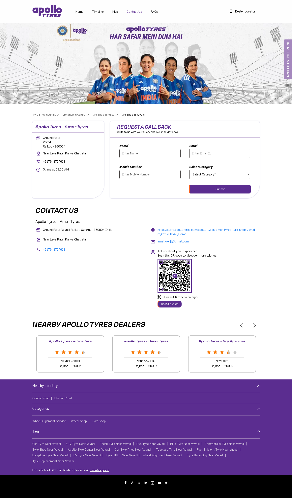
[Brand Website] (166, 483)
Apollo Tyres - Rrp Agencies (222, 341)
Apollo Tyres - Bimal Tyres (146, 341)
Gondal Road (40, 398)
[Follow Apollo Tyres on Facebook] (126, 483)
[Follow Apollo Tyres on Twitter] (139, 483)
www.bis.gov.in (99, 470)
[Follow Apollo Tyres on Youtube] (159, 483)
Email (193, 145)
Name (124, 145)
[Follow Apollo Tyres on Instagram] (153, 483)
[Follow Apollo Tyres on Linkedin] (146, 483)
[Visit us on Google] (132, 483)
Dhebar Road (63, 398)
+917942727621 (54, 161)
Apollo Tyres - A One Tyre (70, 341)
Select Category (201, 166)
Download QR (170, 304)
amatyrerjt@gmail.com (173, 241)
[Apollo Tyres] (47, 11)
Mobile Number (130, 166)
